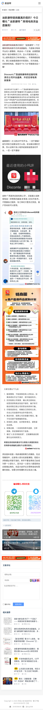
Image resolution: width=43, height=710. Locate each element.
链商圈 (12, 45)
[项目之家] (8, 3)
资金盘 (20, 48)
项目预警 (11, 10)
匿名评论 (8, 604)
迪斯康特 (6, 45)
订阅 (27, 703)
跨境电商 (8, 48)
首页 (5, 10)
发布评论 (18, 604)
